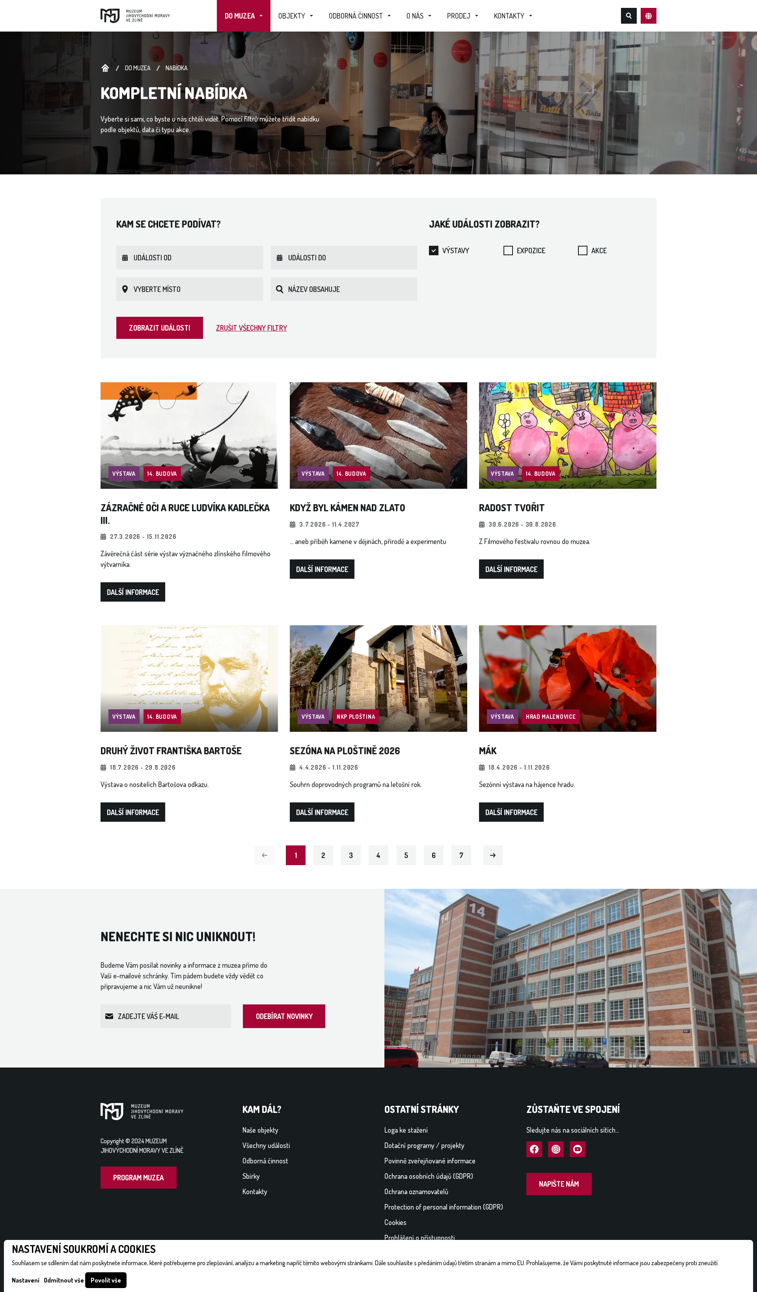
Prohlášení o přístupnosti (419, 1237)
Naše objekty (260, 1130)
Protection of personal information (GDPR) (443, 1206)
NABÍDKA (177, 68)
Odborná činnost (356, 15)
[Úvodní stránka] (135, 15)
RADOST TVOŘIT (512, 507)
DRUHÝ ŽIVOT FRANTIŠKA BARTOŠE (171, 750)
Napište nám (559, 1184)
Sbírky (251, 1176)
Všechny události (266, 1145)
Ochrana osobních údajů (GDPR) (428, 1176)
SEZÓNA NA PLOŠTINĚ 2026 (345, 750)
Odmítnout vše (64, 1280)
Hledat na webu (629, 16)
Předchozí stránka (264, 855)
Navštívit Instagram (556, 1149)
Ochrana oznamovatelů (416, 1191)
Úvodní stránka (105, 68)
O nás (414, 15)
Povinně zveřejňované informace (429, 1160)
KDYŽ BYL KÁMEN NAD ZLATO (347, 507)
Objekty (291, 15)
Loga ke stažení (406, 1130)
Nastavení (25, 1280)
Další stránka (493, 855)
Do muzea (240, 15)
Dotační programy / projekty (424, 1145)
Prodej (458, 15)
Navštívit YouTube (577, 1149)
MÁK (487, 750)
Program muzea (138, 1177)
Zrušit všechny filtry (251, 327)
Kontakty (509, 15)
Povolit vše (106, 1280)
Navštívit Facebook (534, 1149)
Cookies (395, 1222)
